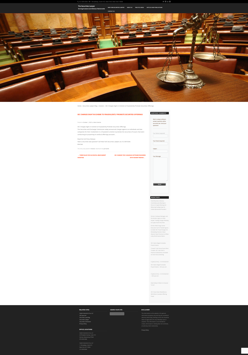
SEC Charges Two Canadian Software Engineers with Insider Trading (130, 156)
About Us (129, 7)
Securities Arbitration (85, 321)
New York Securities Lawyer (116, 7)
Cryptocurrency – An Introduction (160, 261)
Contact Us (111, 11)
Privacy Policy (83, 323)
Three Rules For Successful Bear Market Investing (92, 156)
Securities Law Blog (84, 317)
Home (79, 106)
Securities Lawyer (84, 319)
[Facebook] (165, 1)
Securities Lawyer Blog (90, 106)
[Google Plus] (169, 1)
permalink (106, 148)
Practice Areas (139, 7)
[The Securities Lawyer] (124, 101)
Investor (101, 106)
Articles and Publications (154, 7)
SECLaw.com (82, 315)
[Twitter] (163, 1)
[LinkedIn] (167, 1)
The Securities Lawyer (86, 6)
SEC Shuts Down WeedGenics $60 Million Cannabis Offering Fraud (159, 294)
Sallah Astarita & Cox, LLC (86, 313)
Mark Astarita (97, 122)
